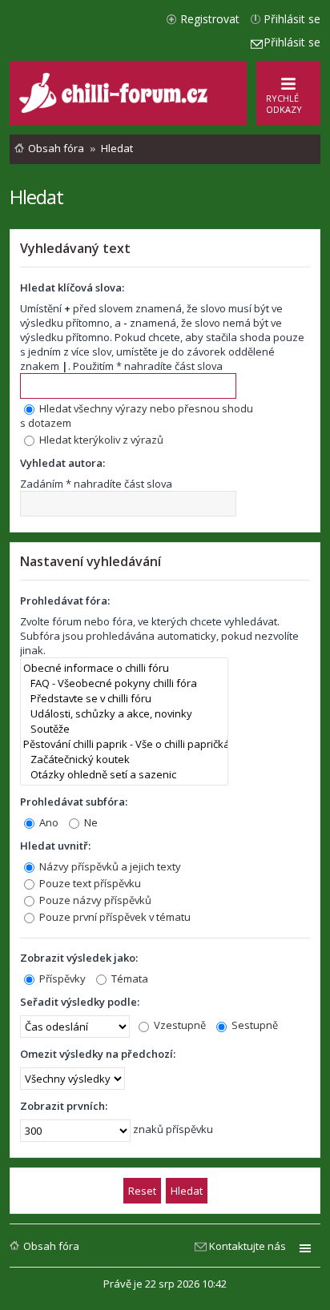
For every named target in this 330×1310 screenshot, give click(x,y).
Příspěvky (61, 978)
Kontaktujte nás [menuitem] (247, 1246)
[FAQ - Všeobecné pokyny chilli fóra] (124, 683)
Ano (47, 822)
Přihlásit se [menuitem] (292, 18)
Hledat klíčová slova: (72, 287)
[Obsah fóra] (115, 109)
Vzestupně (178, 1025)
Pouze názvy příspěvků (94, 900)
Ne (90, 822)
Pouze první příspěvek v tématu (114, 917)
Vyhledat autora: (62, 463)
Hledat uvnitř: (55, 845)
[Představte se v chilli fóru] (124, 698)
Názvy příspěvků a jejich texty (109, 866)
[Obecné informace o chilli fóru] (124, 668)
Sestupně (253, 1025)
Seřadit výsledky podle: (79, 1002)
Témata (128, 978)
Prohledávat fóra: (65, 600)
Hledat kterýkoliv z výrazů (100, 439)
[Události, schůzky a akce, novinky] (124, 713)
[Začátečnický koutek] (124, 759)
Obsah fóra (51, 1246)
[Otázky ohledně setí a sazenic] (124, 774)
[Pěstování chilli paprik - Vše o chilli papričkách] (124, 744)
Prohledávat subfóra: (73, 801)
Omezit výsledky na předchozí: (97, 1054)
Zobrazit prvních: (63, 1106)
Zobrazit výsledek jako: (79, 957)
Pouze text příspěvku (89, 883)
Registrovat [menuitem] (209, 18)
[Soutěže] (124, 729)
